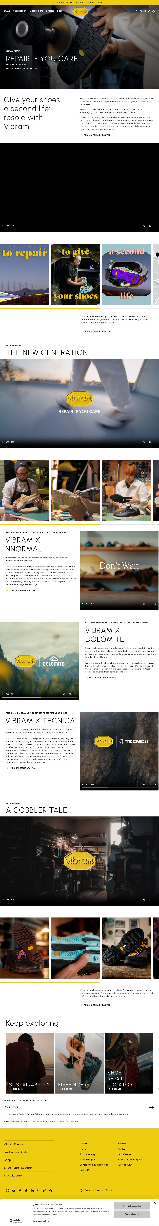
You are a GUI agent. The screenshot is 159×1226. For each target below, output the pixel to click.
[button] (96, 1190)
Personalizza (130, 1214)
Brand (7, 11)
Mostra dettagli (39, 1221)
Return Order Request (130, 1159)
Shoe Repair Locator (18, 1167)
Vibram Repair (88, 1159)
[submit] (151, 1107)
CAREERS (85, 1169)
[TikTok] (26, 1190)
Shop (59, 11)
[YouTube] (13, 1190)
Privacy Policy (33, 1114)
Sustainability (88, 1154)
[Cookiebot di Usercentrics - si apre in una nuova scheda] (16, 1221)
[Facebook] (19, 1190)
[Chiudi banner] (155, 1203)
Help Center (124, 1154)
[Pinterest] (38, 1190)
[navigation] (33, 11)
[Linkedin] (32, 1190)
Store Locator (13, 1175)
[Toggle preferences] (153, 11)
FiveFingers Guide (16, 1152)
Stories (50, 11)
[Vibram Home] (80, 11)
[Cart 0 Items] (149, 11)
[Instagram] (7, 1190)
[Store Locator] (140, 11)
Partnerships (36, 11)
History (84, 1149)
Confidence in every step (94, 1164)
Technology (19, 11)
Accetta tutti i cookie (132, 1206)
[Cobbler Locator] (145, 11)
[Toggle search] (136, 11)
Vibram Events (13, 1144)
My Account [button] (125, 1164)
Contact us (124, 1149)
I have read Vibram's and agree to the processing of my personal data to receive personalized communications (67, 1114)
